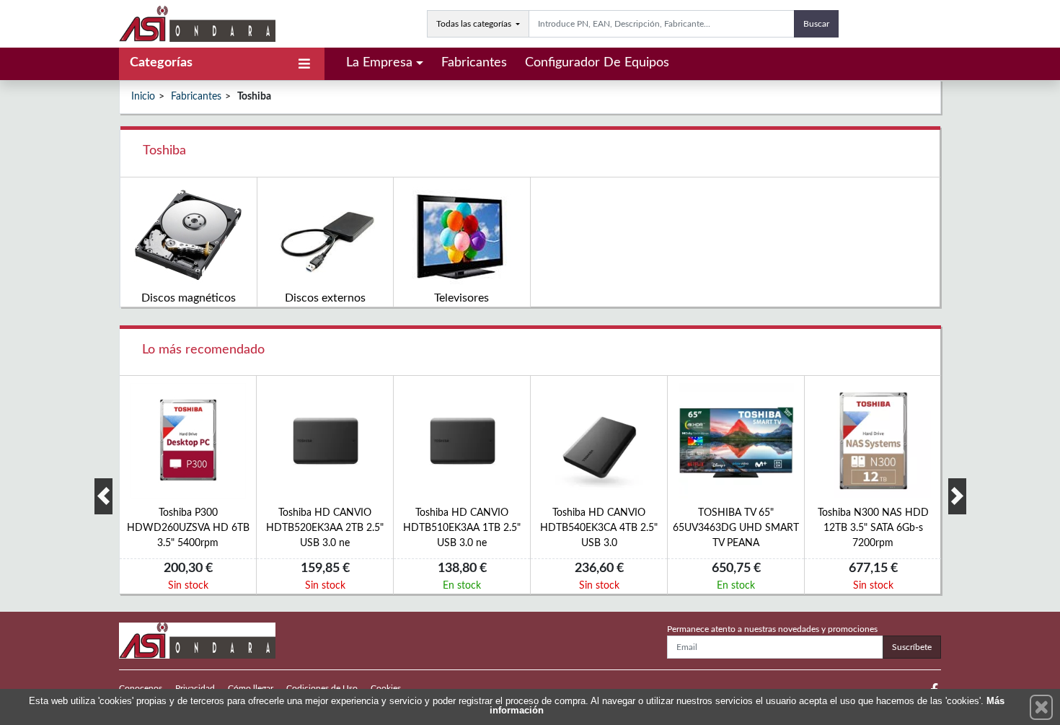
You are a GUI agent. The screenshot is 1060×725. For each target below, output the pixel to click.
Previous (103, 496)
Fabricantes (474, 62)
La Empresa (379, 62)
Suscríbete (912, 647)
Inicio (143, 97)
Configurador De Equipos (597, 62)
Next (957, 496)
